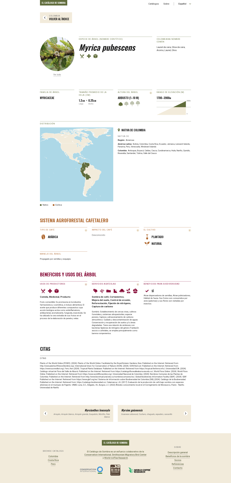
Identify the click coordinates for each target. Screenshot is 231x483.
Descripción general (178, 452)
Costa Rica (53, 460)
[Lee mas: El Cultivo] (189, 230)
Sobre (166, 3)
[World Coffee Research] (140, 470)
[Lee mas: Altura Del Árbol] (150, 93)
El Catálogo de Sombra (54, 2)
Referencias (178, 464)
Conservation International (97, 454)
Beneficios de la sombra (178, 456)
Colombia (53, 456)
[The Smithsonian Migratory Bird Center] (115, 470)
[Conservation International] (91, 470)
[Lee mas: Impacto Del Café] (137, 230)
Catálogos (153, 3)
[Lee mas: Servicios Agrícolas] (86, 284)
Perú (53, 464)
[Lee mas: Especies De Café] (86, 230)
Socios (177, 460)
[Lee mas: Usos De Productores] (137, 284)
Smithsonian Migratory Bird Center (129, 454)
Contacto (177, 468)
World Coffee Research (116, 458)
